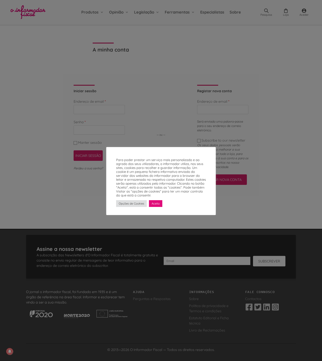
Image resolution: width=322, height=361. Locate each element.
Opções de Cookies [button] (131, 203)
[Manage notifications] (9, 351)
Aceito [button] (156, 203)
